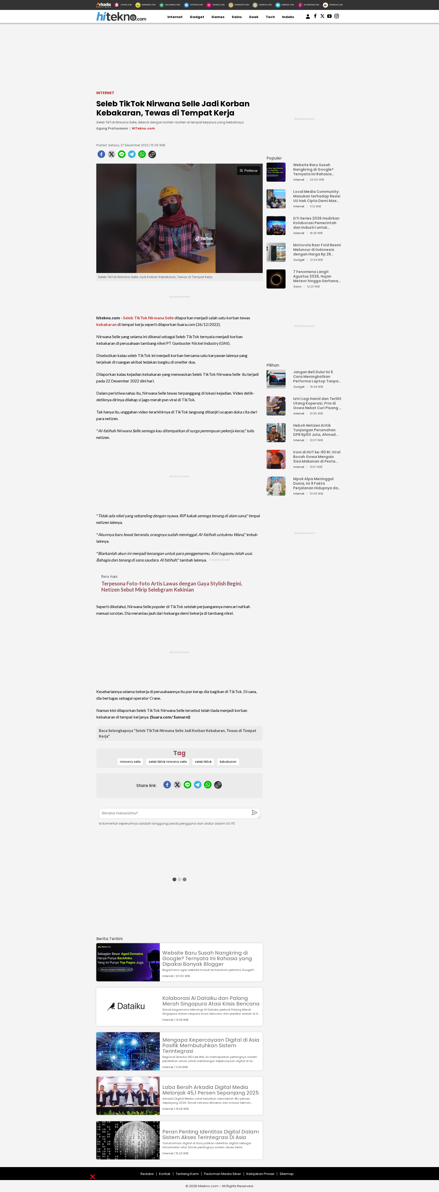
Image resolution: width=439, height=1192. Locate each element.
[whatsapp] (142, 155)
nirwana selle (130, 761)
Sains (237, 17)
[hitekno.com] (121, 19)
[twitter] (111, 155)
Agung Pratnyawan (112, 128)
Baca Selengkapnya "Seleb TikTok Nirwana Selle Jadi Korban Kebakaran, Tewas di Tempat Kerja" (177, 733)
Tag (179, 753)
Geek (253, 17)
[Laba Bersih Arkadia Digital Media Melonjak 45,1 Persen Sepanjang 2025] (128, 1112)
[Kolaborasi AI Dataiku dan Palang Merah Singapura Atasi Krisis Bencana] (128, 1023)
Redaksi (147, 1173)
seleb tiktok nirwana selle (168, 761)
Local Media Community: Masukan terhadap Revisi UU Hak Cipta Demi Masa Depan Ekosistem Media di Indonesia (316, 196)
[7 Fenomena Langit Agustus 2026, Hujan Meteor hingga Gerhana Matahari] (276, 286)
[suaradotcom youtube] (329, 17)
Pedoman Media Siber (222, 1173)
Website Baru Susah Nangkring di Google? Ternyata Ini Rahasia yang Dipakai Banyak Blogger (207, 958)
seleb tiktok (203, 761)
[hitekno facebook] (315, 17)
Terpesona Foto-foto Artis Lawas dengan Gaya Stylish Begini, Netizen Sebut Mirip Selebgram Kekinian (171, 586)
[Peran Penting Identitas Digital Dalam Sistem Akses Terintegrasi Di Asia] (128, 1157)
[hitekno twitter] (322, 17)
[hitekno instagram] (336, 17)
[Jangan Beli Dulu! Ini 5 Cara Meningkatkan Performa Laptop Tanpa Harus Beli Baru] (276, 386)
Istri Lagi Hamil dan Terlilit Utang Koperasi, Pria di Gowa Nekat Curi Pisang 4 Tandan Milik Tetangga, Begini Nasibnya (317, 403)
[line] (122, 155)
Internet (175, 17)
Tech (270, 17)
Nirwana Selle (161, 317)
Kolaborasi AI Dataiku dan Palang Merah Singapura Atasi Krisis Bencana (211, 1001)
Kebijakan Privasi (260, 1173)
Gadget (197, 17)
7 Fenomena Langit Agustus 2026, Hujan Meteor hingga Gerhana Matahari (315, 276)
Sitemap (287, 1173)
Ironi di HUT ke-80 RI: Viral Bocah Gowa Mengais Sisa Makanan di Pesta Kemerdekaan (316, 457)
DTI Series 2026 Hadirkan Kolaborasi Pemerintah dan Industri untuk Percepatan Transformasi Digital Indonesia (316, 223)
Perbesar (251, 171)
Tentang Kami (187, 1173)
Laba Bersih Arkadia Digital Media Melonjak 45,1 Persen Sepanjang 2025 (210, 1090)
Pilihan (272, 365)
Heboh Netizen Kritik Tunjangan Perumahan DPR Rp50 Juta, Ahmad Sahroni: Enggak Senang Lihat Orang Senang (315, 430)
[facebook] (101, 155)
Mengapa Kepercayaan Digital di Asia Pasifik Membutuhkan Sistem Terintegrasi (210, 1045)
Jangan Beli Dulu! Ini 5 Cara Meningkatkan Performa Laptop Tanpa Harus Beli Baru (315, 376)
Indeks (288, 17)
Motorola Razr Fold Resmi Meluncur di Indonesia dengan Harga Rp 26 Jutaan (317, 249)
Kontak (164, 1173)
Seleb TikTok (135, 317)
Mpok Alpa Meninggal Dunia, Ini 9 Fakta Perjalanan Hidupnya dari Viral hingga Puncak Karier (316, 483)
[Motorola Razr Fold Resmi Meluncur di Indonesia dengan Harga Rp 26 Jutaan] (276, 259)
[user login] (308, 19)
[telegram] (132, 155)
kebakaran (106, 324)
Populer (274, 158)
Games (218, 17)
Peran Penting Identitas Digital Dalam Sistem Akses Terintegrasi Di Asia (210, 1134)
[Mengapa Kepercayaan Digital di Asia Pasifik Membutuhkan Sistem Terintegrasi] (128, 1068)
